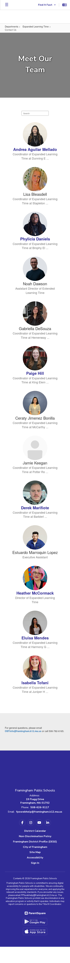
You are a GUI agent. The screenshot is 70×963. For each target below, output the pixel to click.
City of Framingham (35, 847)
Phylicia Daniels (35, 239)
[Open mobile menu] (6, 5)
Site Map (35, 852)
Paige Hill (35, 373)
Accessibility (35, 857)
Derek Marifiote (35, 507)
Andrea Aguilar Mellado (35, 149)
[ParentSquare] (35, 913)
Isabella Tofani (35, 682)
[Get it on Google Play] (35, 921)
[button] (47, 5)
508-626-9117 (39, 807)
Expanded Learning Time (36, 26)
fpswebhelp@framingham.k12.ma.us (39, 812)
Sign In (35, 863)
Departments (11, 26)
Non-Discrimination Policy (35, 836)
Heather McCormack (35, 593)
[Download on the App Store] (35, 931)
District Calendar (35, 831)
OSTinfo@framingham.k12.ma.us (23, 731)
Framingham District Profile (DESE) (35, 841)
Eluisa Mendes (35, 638)
